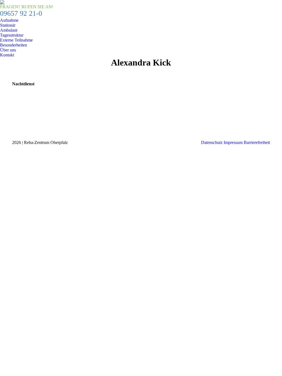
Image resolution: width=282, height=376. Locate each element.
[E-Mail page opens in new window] (16, 127)
